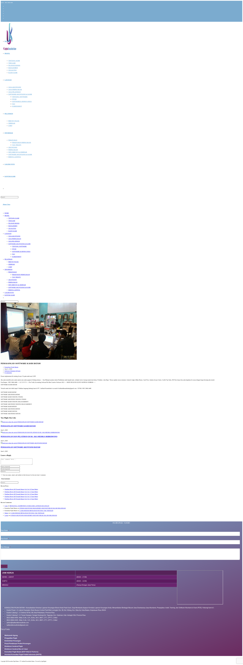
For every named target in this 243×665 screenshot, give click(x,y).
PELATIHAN (8, 259)
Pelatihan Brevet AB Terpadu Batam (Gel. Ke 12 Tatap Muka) (21, 499)
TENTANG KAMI (13, 218)
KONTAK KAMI (10, 295)
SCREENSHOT (16, 256)
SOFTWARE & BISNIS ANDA (21, 251)
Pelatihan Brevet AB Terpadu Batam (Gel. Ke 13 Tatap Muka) (21, 496)
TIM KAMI (11, 221)
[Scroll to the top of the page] (1, 663)
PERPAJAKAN (12, 282)
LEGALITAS (12, 228)
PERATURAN (12, 272)
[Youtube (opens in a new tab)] (5, 16)
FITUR (14, 249)
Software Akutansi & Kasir (13, 371)
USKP (10, 267)
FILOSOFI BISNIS (13, 223)
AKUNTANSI (12, 280)
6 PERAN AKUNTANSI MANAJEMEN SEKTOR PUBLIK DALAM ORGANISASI (42, 508)
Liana (6, 506)
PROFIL (7, 215)
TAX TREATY (16, 277)
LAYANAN (8, 233)
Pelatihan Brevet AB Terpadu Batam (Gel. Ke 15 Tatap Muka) (21, 492)
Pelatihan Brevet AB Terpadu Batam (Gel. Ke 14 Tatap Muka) (21, 494)
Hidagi (6, 513)
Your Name (5, 530)
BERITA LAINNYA (14, 290)
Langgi (6, 515)
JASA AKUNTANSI (14, 236)
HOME (7, 213)
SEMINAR (11, 264)
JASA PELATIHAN (14, 241)
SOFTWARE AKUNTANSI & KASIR (19, 244)
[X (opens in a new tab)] (5, 6)
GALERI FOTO (9, 292)
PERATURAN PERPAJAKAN (21, 274)
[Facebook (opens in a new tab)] (5, 8)
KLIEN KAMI (12, 231)
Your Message (5, 547)
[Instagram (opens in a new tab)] (5, 11)
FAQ (13, 254)
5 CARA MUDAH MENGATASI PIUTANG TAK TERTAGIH (36, 510)
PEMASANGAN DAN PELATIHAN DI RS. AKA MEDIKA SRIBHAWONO (29, 436)
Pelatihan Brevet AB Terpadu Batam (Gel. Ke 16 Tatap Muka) (21, 489)
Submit (4, 566)
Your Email (5, 538)
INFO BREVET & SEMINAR (17, 285)
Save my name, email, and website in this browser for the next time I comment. (24, 475)
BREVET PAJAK (13, 262)
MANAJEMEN (12, 226)
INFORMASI (8, 269)
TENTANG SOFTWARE (19, 246)
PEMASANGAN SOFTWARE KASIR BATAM (18, 426)
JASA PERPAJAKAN (14, 238)
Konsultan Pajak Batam (11, 367)
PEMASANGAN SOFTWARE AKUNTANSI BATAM (20, 447)
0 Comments (8, 372)
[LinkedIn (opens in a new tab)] (5, 13)
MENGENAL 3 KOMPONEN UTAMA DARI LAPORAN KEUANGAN (29, 506)
